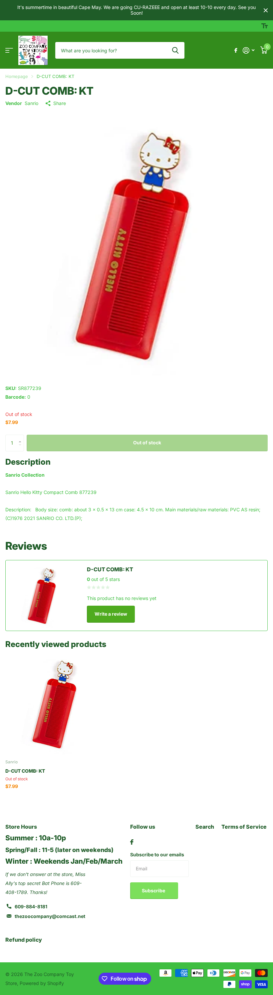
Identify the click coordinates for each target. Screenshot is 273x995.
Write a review (111, 614)
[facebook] (132, 842)
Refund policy (23, 939)
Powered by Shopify (42, 983)
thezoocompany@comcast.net (50, 916)
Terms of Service (244, 826)
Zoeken (175, 50)
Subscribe (154, 890)
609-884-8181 (31, 906)
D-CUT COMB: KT (25, 771)
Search (204, 826)
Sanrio (31, 103)
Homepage (16, 76)
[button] (21, 437)
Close (265, 10)
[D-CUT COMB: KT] (56, 703)
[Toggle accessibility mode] (264, 26)
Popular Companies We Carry (9, 50)
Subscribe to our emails (157, 854)
